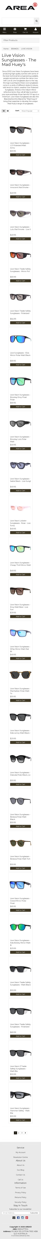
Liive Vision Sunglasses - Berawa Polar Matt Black (20, 816)
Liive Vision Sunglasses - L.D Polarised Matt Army (20, 145)
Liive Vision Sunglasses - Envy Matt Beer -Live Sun (20, 607)
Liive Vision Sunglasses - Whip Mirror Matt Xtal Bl (20, 648)
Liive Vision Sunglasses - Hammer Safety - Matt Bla (20, 1110)
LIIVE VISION (26, 49)
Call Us (20, 1180)
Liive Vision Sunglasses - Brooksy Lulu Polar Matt (20, 439)
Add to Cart (20, 155)
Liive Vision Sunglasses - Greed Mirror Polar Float (20, 900)
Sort (16, 111)
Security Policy (20, 1202)
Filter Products (10, 40)
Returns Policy (20, 1197)
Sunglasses (25, 71)
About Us (20, 1165)
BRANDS (15, 49)
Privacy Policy (20, 1193)
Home (6, 49)
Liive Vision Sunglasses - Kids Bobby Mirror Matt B (20, 942)
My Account (20, 1152)
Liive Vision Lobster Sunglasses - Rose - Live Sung (20, 523)
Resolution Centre (20, 1157)
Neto (28, 1235)
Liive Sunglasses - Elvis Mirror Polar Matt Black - (20, 355)
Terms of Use (20, 1188)
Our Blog (20, 1170)
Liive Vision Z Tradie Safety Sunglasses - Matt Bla (18, 1068)
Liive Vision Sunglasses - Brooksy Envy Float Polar (20, 397)
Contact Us (20, 1175)
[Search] (36, 21)
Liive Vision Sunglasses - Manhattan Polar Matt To (20, 690)
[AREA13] (20, 7)
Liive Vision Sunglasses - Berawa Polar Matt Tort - (20, 858)
